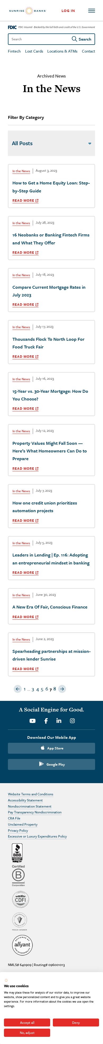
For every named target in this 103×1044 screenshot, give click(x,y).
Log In (68, 10)
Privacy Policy (18, 830)
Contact (88, 51)
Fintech (14, 51)
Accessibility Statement (25, 800)
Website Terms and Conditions (30, 794)
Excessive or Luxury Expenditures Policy (37, 836)
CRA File (14, 818)
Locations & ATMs (62, 51)
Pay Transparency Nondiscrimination (35, 812)
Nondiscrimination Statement (30, 806)
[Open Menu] (91, 10)
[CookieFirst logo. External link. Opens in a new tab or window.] (6, 980)
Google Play (55, 764)
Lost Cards (34, 51)
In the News (21, 171)
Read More (23, 200)
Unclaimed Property (23, 824)
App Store (55, 748)
